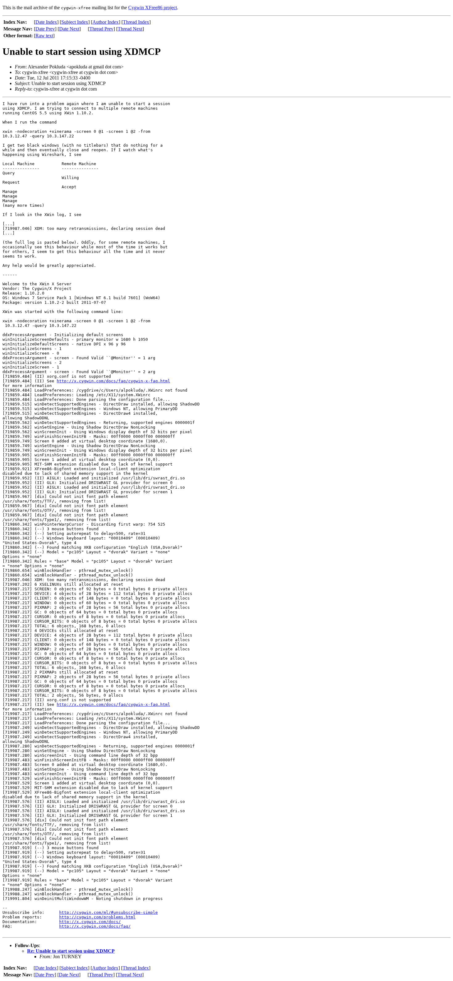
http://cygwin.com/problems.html (97, 917)
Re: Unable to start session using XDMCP (71, 951)
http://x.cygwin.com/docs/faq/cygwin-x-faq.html (113, 381)
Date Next (69, 28)
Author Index (105, 22)
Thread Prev (101, 28)
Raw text (44, 35)
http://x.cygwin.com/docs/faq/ (95, 926)
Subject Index (74, 22)
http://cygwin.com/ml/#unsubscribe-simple (108, 912)
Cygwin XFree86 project (152, 7)
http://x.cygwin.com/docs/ (90, 921)
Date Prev (45, 28)
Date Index (46, 22)
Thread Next (130, 28)
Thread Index (136, 22)
